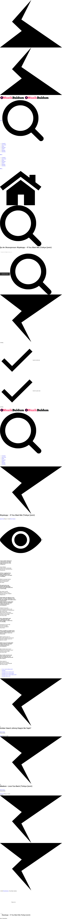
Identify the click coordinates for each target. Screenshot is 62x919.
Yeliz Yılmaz (2, 731)
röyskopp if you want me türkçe (8, 673)
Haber (1, 735)
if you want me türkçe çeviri (7, 669)
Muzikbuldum (6, 890)
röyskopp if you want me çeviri (8, 671)
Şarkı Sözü (2, 518)
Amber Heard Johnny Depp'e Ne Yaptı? (15, 728)
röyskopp (3, 670)
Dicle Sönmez (12, 518)
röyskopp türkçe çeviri (6, 676)
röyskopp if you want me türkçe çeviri (9, 674)
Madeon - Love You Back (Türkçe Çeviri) (16, 786)
